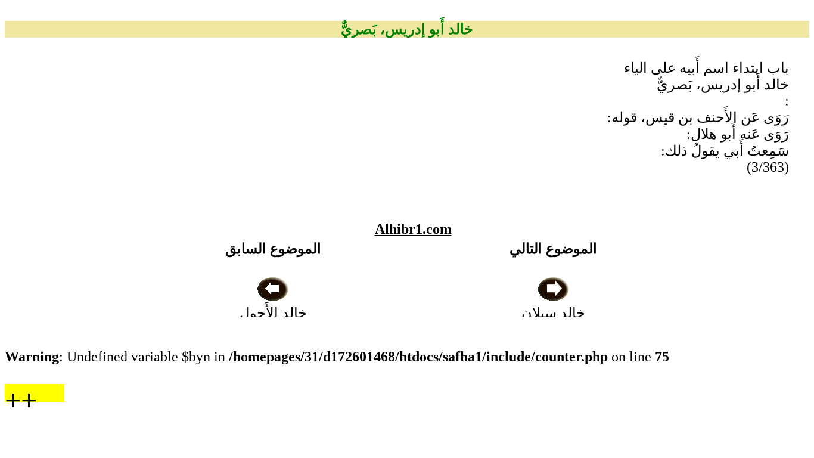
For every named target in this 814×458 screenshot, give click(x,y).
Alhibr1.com (413, 229)
